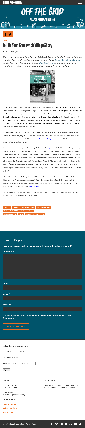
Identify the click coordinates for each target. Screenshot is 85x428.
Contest (7, 207)
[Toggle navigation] (80, 2)
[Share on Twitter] (10, 34)
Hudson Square (10, 214)
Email (6, 293)
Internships (10, 408)
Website (7, 304)
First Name (7, 351)
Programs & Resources (35, 214)
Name (6, 283)
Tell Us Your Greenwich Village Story (18, 211)
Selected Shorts (43, 207)
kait (24, 52)
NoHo (21, 214)
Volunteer (9, 412)
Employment (10, 404)
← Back (5, 40)
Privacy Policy (31, 424)
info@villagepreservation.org (14, 394)
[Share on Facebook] (5, 34)
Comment (8, 251)
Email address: (9, 363)
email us (58, 385)
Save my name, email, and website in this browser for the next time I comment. (38, 317)
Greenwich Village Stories (23, 207)
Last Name (7, 357)
